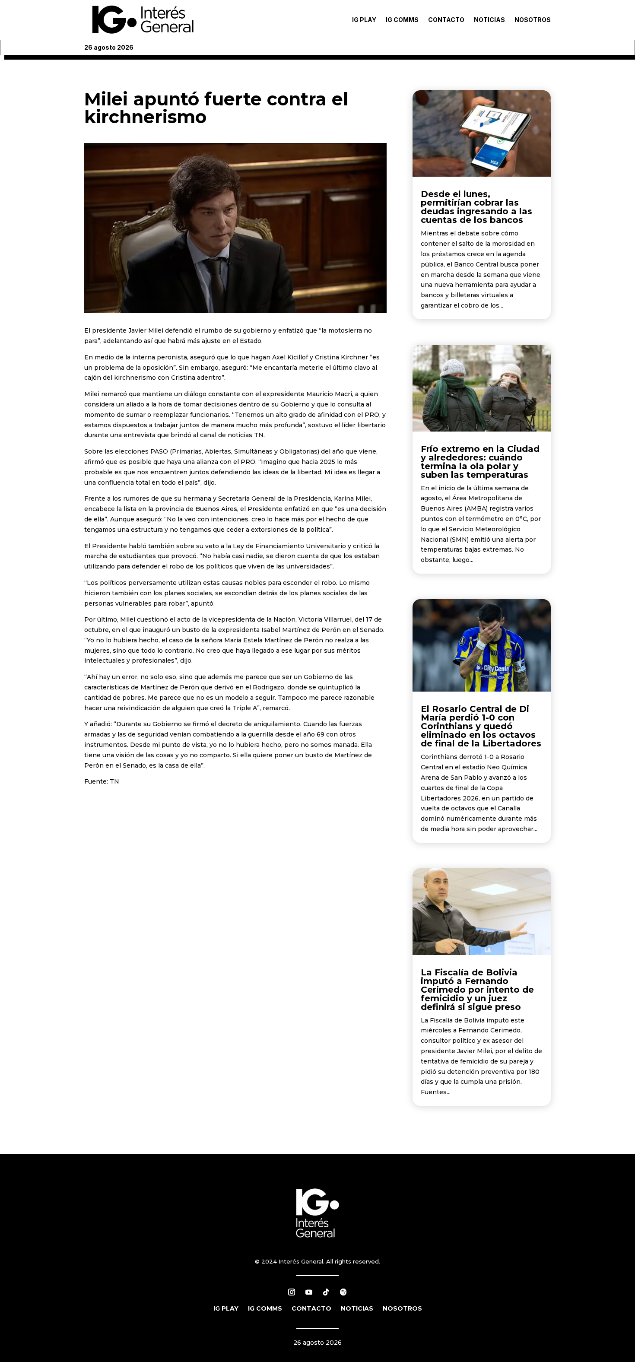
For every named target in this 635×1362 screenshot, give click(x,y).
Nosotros (532, 19)
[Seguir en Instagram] (291, 1292)
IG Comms (402, 19)
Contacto (446, 19)
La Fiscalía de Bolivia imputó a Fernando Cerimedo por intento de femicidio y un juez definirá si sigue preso (477, 989)
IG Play (364, 19)
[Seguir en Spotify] (343, 1292)
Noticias (489, 19)
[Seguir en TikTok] (326, 1292)
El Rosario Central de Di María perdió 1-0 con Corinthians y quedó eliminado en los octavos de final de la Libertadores (481, 726)
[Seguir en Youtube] (309, 1292)
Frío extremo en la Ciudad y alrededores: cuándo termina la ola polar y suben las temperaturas (480, 462)
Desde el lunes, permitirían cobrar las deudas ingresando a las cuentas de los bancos (476, 207)
